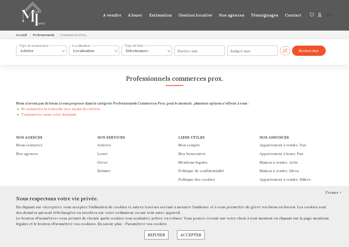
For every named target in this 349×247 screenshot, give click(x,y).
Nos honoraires (191, 153)
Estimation (160, 15)
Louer (102, 153)
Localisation (81, 45)
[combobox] (41, 51)
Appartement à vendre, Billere (285, 179)
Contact (293, 15)
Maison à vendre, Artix (279, 162)
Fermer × (333, 192)
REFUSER (156, 234)
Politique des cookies (196, 179)
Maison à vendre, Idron (279, 170)
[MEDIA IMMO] (31, 15)
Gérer (102, 162)
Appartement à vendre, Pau (283, 145)
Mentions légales (192, 162)
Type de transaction (33, 45)
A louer (135, 15)
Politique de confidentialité (201, 170)
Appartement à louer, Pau (281, 153)
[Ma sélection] (312, 15)
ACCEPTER (190, 234)
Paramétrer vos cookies (146, 224)
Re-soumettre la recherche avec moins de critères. (61, 109)
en (330, 15)
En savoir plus (110, 224)
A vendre (112, 15)
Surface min (187, 51)
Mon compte (189, 145)
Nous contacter (29, 145)
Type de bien (134, 45)
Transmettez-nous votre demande (48, 114)
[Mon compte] (319, 15)
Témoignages (264, 15)
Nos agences (231, 15)
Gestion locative (195, 15)
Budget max (240, 51)
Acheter (104, 145)
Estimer (104, 170)
